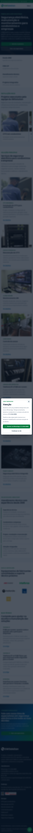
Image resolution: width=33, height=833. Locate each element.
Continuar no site (16, 431)
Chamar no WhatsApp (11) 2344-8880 (18, 426)
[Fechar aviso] (28, 401)
